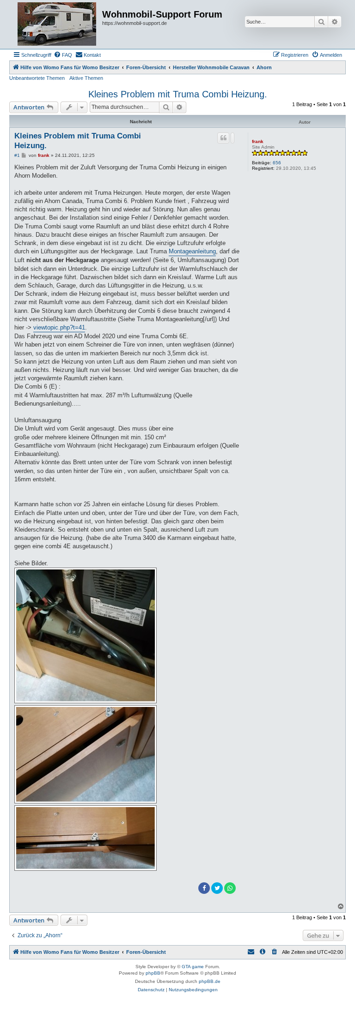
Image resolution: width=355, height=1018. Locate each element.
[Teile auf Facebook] (204, 888)
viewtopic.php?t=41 (59, 327)
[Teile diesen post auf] (232, 138)
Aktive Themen (86, 78)
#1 (17, 155)
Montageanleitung (192, 251)
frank (257, 141)
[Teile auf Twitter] (217, 888)
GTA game (193, 966)
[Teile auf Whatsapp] (230, 888)
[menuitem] (63, 54)
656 (277, 162)
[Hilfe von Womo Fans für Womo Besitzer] (57, 24)
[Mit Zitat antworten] (223, 138)
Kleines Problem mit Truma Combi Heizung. (177, 94)
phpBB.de (209, 981)
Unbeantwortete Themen (37, 78)
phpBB (153, 973)
